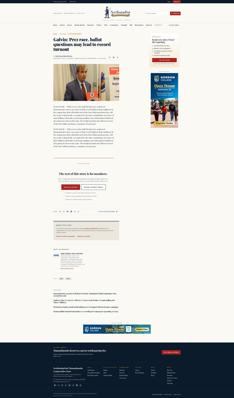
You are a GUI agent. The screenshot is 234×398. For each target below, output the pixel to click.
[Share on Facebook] (67, 211)
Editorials (122, 370)
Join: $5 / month (164, 60)
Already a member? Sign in (93, 187)
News (55, 25)
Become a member (71, 187)
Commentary (114, 25)
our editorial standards (90, 228)
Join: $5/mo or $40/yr (171, 352)
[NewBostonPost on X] (58, 385)
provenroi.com (68, 395)
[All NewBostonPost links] (80, 385)
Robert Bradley (123, 375)
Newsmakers (139, 25)
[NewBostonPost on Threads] (65, 385)
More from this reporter (67, 268)
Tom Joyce (122, 378)
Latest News (91, 370)
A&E (131, 25)
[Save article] (109, 57)
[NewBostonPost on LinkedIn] (76, 385)
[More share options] (78, 211)
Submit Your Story (172, 378)
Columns (121, 373)
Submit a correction (83, 236)
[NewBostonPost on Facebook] (54, 385)
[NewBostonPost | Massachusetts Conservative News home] (117, 12)
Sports (69, 25)
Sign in (169, 1)
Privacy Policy (168, 394)
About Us (149, 25)
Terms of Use (177, 394)
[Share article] (117, 57)
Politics (99, 25)
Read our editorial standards (65, 236)
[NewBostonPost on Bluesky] (69, 385)
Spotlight (124, 25)
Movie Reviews (139, 373)
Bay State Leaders (92, 375)
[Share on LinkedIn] (71, 211)
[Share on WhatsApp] (60, 211)
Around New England (93, 373)
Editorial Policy (171, 373)
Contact (169, 380)
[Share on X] (63, 211)
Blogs (152, 375)
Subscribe (177, 1)
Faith (105, 25)
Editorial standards (157, 394)
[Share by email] (74, 211)
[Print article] (113, 57)
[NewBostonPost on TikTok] (73, 385)
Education (90, 25)
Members (159, 25)
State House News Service (63, 56)
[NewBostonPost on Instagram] (62, 385)
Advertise (169, 375)
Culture (62, 25)
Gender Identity (79, 25)
